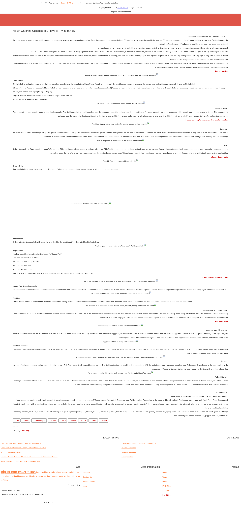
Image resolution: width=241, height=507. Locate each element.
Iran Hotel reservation (34, 476)
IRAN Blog (71, 3)
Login (85, 486)
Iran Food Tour (221, 322)
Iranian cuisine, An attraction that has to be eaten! (206, 120)
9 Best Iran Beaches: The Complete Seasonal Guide (22, 443)
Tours (18, 503)
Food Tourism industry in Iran (215, 277)
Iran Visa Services (129, 448)
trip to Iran (9, 472)
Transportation (127, 457)
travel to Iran (27, 472)
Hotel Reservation (129, 452)
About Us (86, 472)
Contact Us (87, 477)
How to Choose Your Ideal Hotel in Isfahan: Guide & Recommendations (29, 457)
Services (65, 503)
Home (63, 3)
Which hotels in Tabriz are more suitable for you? (20, 461)
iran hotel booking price (15, 476)
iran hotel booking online (53, 476)
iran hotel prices (70, 476)
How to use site (89, 482)
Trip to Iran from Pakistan (11, 452)
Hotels (32, 503)
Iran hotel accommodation (64, 472)
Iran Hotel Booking (44, 472)
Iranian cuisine (221, 71)
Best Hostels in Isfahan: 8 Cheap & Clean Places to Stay (23, 448)
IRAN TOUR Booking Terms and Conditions (139, 443)
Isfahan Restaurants (219, 157)
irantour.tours (122, 8)
